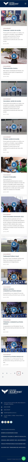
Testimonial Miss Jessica (10, 68)
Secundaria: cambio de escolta (12, 101)
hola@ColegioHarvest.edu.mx (10, 412)
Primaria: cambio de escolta (11, 139)
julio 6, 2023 (5, 364)
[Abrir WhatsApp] (23, 459)
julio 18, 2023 (6, 43)
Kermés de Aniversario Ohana (9, 432)
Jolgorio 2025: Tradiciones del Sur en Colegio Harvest (14, 447)
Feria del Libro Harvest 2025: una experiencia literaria (14, 440)
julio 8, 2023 (5, 332)
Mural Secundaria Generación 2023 (13, 216)
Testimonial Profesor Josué (11, 256)
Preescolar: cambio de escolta (12, 30)
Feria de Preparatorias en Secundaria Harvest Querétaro (14, 443)
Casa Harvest (7, 28)
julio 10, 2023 (6, 297)
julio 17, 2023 (6, 114)
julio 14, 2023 (6, 191)
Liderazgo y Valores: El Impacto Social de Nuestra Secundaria (14, 436)
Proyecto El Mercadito (9, 177)
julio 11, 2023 (6, 264)
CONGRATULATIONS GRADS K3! (13, 356)
